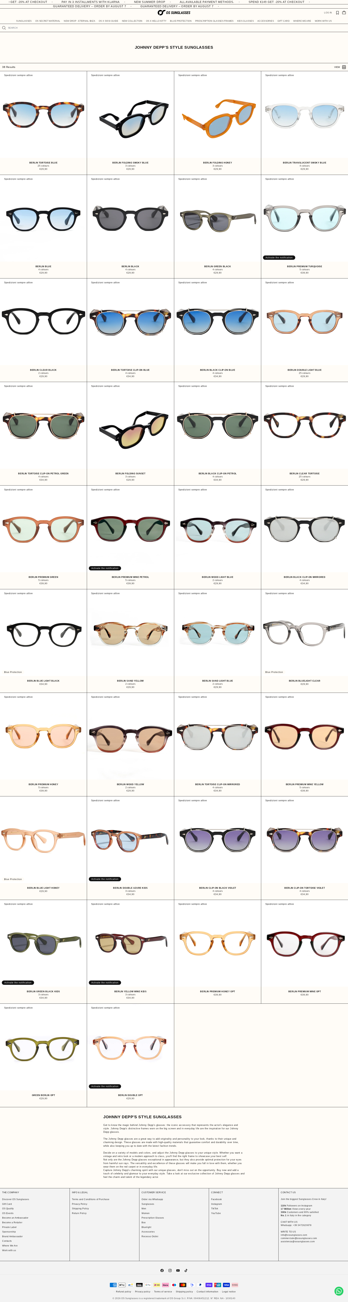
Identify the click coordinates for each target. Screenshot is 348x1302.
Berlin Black (130, 266)
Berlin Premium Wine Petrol (130, 577)
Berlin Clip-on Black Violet (217, 888)
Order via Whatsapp (152, 1199)
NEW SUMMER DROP (137, 1)
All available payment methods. (194, 1)
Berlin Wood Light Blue (217, 577)
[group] (43, 114)
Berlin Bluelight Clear (304, 681)
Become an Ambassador (15, 1218)
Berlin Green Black (217, 266)
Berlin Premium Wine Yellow (305, 784)
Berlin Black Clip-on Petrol (217, 473)
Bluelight (146, 1227)
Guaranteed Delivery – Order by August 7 (85, 6)
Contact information (207, 1291)
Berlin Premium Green (43, 577)
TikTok (214, 1208)
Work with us (9, 1250)
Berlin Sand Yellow (130, 681)
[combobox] (176, 28)
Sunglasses (148, 1204)
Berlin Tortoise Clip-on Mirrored (217, 784)
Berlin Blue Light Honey (43, 888)
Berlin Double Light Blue (305, 370)
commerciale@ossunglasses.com (299, 1238)
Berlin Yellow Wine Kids (130, 991)
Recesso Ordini (150, 1236)
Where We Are (10, 1245)
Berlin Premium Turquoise (304, 266)
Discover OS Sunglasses (15, 1199)
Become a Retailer (12, 1222)
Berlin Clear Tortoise (305, 473)
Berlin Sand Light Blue (217, 681)
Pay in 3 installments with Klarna (78, 1)
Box (144, 1222)
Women (146, 1213)
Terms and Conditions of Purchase (90, 1199)
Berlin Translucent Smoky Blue (304, 163)
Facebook (216, 1199)
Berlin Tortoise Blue (43, 163)
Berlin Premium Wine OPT (304, 991)
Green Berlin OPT (43, 1095)
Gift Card (7, 1204)
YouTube (216, 1213)
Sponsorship (9, 1231)
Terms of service (163, 1291)
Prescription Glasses (153, 1218)
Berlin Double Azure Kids (130, 888)
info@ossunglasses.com (294, 1235)
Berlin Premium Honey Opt (217, 991)
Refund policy (123, 1291)
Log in (328, 12)
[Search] (4, 28)
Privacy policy (142, 1291)
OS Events (7, 1213)
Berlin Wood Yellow (130, 784)
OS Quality (8, 1208)
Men (144, 1208)
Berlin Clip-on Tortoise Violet (304, 888)
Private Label (9, 1227)
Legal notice (229, 1291)
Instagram (216, 1204)
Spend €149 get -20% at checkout (264, 1)
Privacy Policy (79, 1204)
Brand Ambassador (12, 1236)
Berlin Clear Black (43, 370)
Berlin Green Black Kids (43, 991)
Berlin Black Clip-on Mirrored (304, 577)
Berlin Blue (43, 266)
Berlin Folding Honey (217, 163)
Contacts (7, 1241)
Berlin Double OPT (130, 1095)
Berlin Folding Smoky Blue (130, 163)
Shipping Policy (80, 1208)
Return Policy (79, 1213)
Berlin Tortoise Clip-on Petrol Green (43, 473)
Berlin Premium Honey (43, 784)
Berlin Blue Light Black (43, 681)
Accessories (148, 1231)
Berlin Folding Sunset (130, 473)
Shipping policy (184, 1291)
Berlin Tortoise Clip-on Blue (130, 370)
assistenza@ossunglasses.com (298, 1241)
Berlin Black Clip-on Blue (217, 370)
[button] (24, 21)
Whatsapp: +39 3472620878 (296, 1225)
